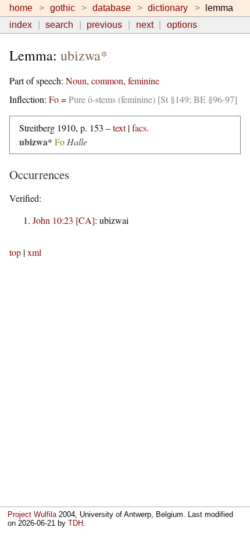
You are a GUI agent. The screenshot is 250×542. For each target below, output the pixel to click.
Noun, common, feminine (112, 80)
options (182, 25)
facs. (140, 128)
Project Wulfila (32, 514)
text (119, 128)
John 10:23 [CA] (64, 220)
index (20, 25)
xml (34, 252)
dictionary (168, 8)
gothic (62, 8)
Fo (54, 99)
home (21, 8)
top (15, 252)
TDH (75, 523)
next (144, 25)
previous (104, 25)
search (59, 25)
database (111, 8)
